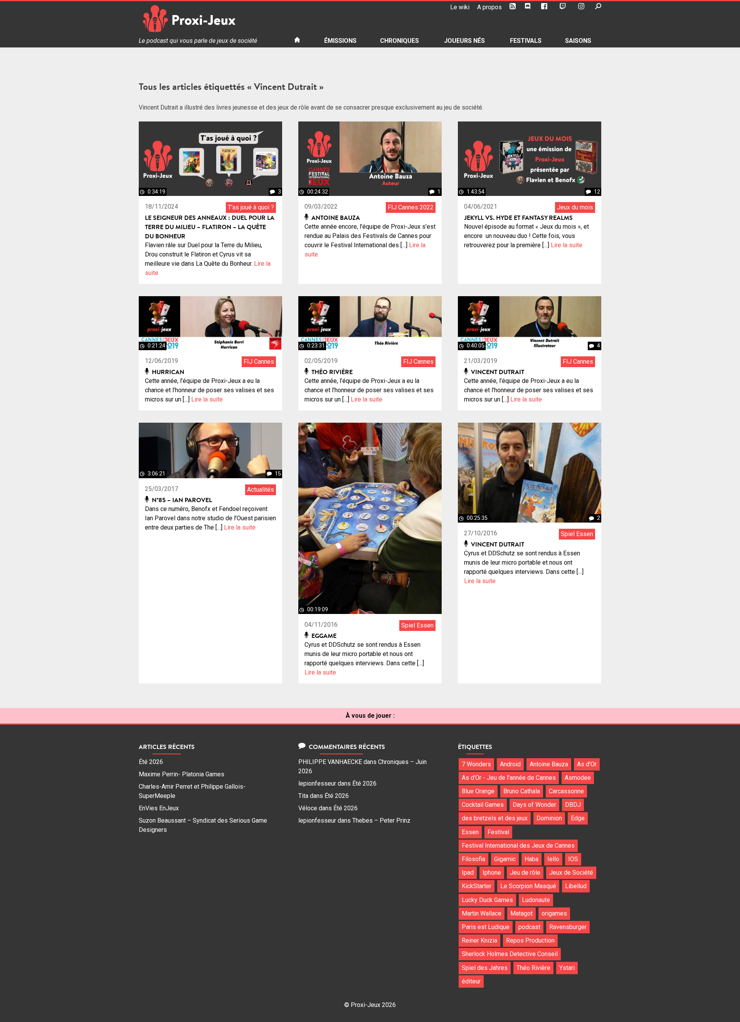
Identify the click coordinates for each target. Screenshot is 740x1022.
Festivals (526, 40)
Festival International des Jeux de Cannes (518, 845)
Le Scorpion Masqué (528, 886)
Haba (531, 859)
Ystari (567, 967)
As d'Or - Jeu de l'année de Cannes (509, 777)
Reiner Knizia (479, 940)
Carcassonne (566, 791)
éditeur (471, 981)
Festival (498, 832)
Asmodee (578, 777)
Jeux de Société (571, 872)
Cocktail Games (483, 804)
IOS (573, 859)
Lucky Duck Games (487, 900)
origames (554, 913)
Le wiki (459, 7)
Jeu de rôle (525, 872)
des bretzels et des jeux (495, 818)
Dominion (549, 818)
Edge (578, 818)
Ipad (468, 872)
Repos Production (530, 940)
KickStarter (476, 886)
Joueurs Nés (464, 40)
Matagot (521, 913)
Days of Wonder (534, 804)
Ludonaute (536, 900)
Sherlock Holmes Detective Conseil (510, 954)
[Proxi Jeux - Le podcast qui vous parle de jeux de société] (210, 18)
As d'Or (587, 764)
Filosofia (473, 859)
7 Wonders (476, 764)
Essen (470, 832)
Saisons (578, 40)
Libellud (576, 886)
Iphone (492, 872)
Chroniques (399, 40)
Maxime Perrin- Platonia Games (181, 774)
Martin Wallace (481, 913)
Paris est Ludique (486, 927)
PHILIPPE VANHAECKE (330, 762)
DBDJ (573, 804)
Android (510, 764)
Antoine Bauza (549, 764)
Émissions (340, 40)
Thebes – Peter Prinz (381, 820)
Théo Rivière (533, 967)
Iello (553, 859)
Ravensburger (568, 927)
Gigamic (505, 859)
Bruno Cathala (521, 791)
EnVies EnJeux (159, 808)
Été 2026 (151, 762)
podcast (529, 927)
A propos (489, 7)
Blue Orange (478, 791)
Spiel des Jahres (485, 967)
